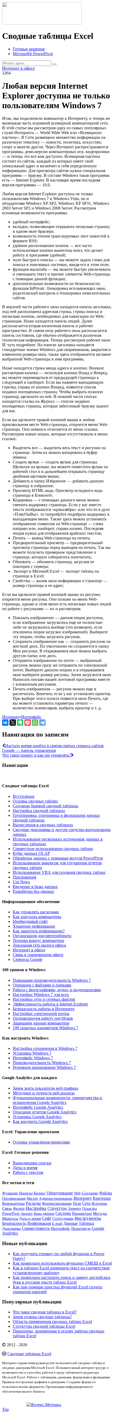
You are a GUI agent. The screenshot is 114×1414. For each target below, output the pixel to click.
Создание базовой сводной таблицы (45, 806)
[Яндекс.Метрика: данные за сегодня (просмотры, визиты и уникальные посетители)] (44, 1404)
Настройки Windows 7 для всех (41, 994)
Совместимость (36, 1228)
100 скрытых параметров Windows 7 (45, 1028)
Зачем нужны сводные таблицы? (42, 1317)
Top (5, 1409)
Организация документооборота (42, 935)
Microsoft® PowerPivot (33, 53)
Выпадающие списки (32, 1163)
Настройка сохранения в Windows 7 (45, 1048)
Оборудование (60, 1193)
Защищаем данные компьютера (41, 1023)
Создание (90, 1193)
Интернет (11, 717)
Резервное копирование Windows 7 (44, 1067)
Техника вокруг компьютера (38, 940)
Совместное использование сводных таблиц (53, 848)
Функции (10, 1193)
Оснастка (89, 1209)
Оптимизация (13, 1198)
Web (77, 1193)
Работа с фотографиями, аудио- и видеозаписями (57, 990)
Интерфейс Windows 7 (33, 1058)
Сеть (86, 1203)
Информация (39, 1223)
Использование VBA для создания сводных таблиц (59, 872)
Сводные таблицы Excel (29, 1353)
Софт (46, 1218)
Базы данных (44, 1213)
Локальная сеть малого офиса (39, 945)
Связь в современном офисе (38, 954)
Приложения (24, 877)
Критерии (102, 1198)
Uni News (21, 882)
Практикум (81, 1228)
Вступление (23, 796)
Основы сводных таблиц (35, 801)
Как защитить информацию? (39, 931)
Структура (57, 1208)
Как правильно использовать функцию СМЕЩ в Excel (62, 1263)
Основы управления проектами (41, 1142)
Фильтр (19, 1209)
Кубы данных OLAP (31, 853)
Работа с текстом (28, 1172)
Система (63, 1213)
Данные (70, 1223)
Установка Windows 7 (32, 1053)
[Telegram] (42, 722)
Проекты (26, 1193)
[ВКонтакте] (5, 722)
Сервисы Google (27, 959)
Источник (99, 1203)
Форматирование (57, 1203)
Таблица (86, 1223)
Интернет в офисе (18, 68)
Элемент (74, 1208)
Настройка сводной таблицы (39, 810)
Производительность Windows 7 (42, 1062)
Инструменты (87, 1218)
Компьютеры (13, 1203)
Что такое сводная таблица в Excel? (45, 1312)
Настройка (36, 1208)
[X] (13, 722)
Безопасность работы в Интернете (43, 1009)
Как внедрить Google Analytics (40, 1121)
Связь (7, 1208)
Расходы (33, 1203)
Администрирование (55, 1198)
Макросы (10, 1218)
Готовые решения (29, 49)
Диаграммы (11, 1229)
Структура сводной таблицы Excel (44, 1326)
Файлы (105, 1193)
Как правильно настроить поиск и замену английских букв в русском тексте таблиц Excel (62, 1279)
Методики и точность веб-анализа (43, 1093)
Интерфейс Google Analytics (38, 1107)
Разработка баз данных (33, 891)
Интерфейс (31, 717)
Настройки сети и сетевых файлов (44, 999)
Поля (77, 1204)
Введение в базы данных (35, 886)
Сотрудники (62, 1218)
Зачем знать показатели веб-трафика (45, 1088)
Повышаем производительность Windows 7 (52, 980)
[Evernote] (20, 722)
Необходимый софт (30, 921)
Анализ (27, 1213)
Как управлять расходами (36, 912)
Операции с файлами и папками (42, 985)
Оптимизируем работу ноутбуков (43, 1018)
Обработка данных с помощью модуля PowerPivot (58, 858)
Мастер (32, 1198)
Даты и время (25, 1167)
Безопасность (14, 1223)
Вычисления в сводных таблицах (43, 825)
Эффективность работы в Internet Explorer (50, 1004)
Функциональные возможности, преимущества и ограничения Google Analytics (57, 1100)
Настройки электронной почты (41, 1013)
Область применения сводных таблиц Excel (52, 1321)
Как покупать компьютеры (37, 916)
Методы (100, 1213)
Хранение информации (34, 926)
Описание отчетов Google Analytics (44, 1112)
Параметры (82, 1213)
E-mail (57, 1224)
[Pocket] (27, 722)
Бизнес (40, 1193)
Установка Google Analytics (37, 1116)
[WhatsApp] (35, 722)
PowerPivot (11, 1213)
